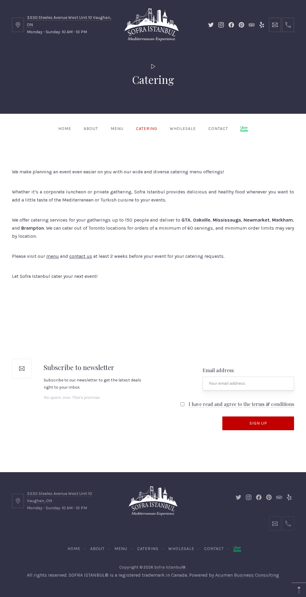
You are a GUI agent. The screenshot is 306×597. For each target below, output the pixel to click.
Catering (146, 128)
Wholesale (183, 128)
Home (64, 128)
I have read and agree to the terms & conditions (241, 404)
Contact (218, 128)
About (91, 128)
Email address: (219, 370)
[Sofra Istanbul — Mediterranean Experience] (151, 24)
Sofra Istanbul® (170, 567)
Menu (117, 128)
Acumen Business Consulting (247, 575)
